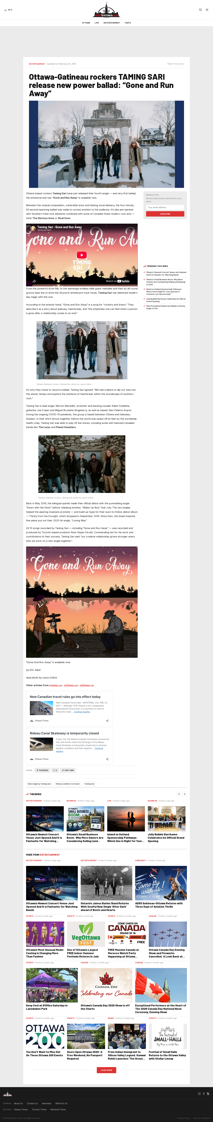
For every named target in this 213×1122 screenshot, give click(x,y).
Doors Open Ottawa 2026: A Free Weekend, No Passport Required (84, 1055)
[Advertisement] (106, 41)
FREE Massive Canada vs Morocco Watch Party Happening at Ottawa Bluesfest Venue (123, 954)
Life (97, 23)
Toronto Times (39, 1109)
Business (71, 801)
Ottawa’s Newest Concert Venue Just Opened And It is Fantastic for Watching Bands (166, 273)
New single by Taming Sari (39, 784)
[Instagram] (199, 1093)
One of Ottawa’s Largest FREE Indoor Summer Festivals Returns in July (83, 953)
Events (30, 916)
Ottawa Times (21, 1109)
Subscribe (165, 214)
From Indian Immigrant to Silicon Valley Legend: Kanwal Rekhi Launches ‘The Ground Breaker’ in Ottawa (127, 1056)
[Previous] (179, 794)
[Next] (184, 794)
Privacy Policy (183, 1118)
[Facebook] (203, 1093)
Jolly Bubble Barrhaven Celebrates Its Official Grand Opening (165, 300)
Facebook (43, 770)
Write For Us (61, 1103)
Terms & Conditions (201, 1118)
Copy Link (69, 770)
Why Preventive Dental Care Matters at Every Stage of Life (165, 307)
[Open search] (200, 10)
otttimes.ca (71, 685)
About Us (18, 1103)
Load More (106, 1070)
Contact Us (32, 1103)
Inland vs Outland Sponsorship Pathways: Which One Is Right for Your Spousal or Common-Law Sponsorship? (164, 291)
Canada (153, 916)
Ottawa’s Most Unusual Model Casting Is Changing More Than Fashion (44, 953)
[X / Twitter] (208, 1093)
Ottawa (86, 23)
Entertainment (112, 23)
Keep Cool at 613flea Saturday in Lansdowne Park (47, 1007)
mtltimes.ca (87, 685)
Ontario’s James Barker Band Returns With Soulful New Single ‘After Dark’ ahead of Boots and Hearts (105, 907)
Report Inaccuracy (176, 64)
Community (140, 860)
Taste (128, 23)
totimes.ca (55, 685)
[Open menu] (207, 10)
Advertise (46, 1103)
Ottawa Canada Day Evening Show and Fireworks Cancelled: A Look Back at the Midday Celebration (167, 954)
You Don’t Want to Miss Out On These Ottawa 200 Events (44, 1053)
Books (111, 1018)
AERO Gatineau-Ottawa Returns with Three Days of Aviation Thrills (159, 905)
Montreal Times (58, 1109)
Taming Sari (89, 784)
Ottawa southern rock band (67, 784)
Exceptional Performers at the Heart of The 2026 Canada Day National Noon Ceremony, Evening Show (160, 1009)
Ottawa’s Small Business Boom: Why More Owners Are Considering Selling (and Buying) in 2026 (165, 282)
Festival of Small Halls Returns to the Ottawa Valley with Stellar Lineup (167, 1055)
